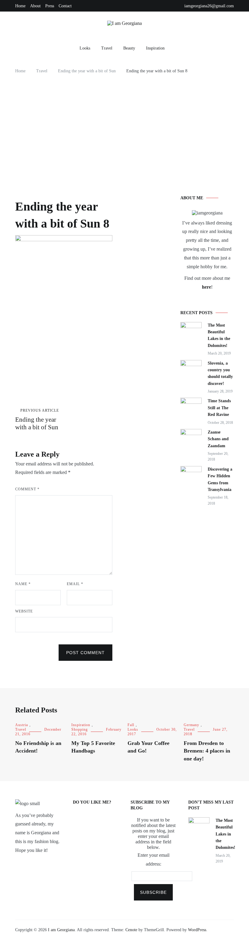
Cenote (131, 930)
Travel (106, 48)
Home (20, 6)
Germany (191, 725)
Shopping (79, 729)
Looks (85, 48)
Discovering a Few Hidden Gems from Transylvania (220, 479)
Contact (65, 6)
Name (23, 584)
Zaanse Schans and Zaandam (218, 439)
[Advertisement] (124, 128)
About (35, 6)
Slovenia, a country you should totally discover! (220, 373)
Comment (27, 489)
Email (75, 584)
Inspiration (155, 48)
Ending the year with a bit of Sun (37, 419)
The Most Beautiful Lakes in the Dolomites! (219, 335)
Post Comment (85, 652)
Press (49, 6)
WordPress (197, 930)
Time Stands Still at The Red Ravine (219, 408)
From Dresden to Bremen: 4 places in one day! (207, 750)
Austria (21, 725)
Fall (131, 725)
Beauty (129, 48)
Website (24, 611)
